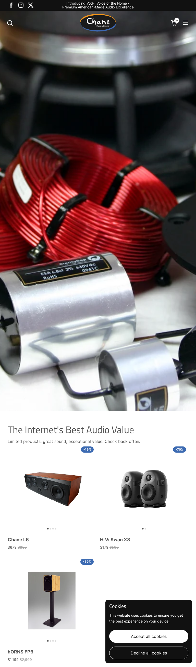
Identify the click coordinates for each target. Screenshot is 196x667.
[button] (10, 23)
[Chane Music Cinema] (98, 22)
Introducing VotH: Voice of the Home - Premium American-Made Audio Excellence (98, 5)
